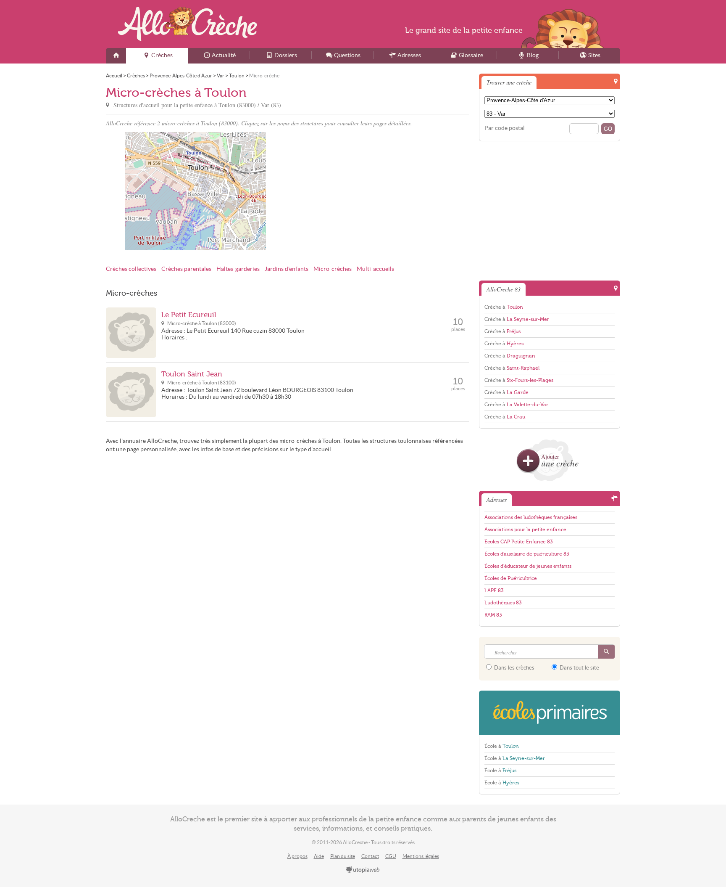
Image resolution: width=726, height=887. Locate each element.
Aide (319, 856)
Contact (370, 856)
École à (501, 746)
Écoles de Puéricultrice (510, 578)
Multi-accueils (375, 269)
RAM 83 (493, 615)
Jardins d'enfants (286, 269)
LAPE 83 (493, 590)
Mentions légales (420, 856)
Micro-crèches (332, 269)
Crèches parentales (186, 269)
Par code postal (504, 128)
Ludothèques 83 (502, 603)
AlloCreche (187, 24)
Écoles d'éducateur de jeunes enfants (527, 566)
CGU (390, 856)
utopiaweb (363, 870)
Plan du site (342, 856)
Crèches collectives (131, 269)
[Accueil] (116, 56)
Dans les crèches (513, 668)
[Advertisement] (379, 191)
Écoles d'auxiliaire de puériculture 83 (526, 554)
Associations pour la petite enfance (525, 529)
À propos (297, 856)
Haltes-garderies (238, 269)
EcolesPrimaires (549, 713)
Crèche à (503, 307)
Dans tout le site (578, 668)
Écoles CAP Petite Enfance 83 (518, 542)
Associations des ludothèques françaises (530, 517)
